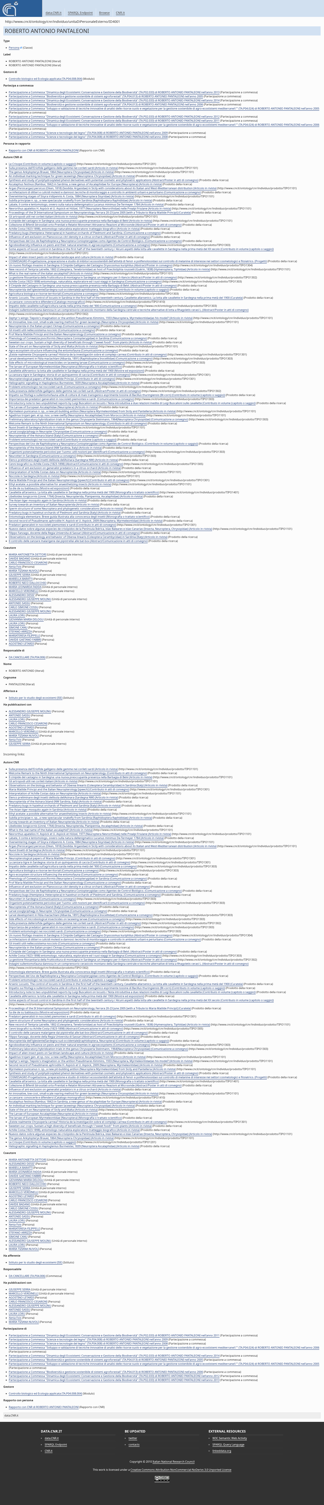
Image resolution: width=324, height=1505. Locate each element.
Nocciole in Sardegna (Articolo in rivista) (34, 476)
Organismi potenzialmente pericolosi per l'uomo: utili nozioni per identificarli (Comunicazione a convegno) (77, 452)
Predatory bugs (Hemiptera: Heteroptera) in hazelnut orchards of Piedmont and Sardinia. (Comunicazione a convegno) (85, 233)
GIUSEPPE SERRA (19, 575)
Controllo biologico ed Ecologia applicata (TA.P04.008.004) (45, 79)
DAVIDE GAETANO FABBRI (25, 640)
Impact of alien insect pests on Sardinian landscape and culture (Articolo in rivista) (61, 257)
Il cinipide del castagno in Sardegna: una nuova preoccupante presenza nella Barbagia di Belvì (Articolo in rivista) (80, 221)
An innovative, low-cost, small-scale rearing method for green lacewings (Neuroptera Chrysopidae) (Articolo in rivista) (83, 322)
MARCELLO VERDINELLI (23, 591)
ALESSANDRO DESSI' (22, 595)
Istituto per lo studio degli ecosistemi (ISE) (35, 698)
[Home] (21, 8)
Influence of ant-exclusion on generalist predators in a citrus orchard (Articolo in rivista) (65, 468)
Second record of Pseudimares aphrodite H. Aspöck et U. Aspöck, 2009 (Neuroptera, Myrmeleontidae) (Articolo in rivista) (86, 521)
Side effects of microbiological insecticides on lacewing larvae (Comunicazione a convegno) (67, 362)
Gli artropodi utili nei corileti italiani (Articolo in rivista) (43, 216)
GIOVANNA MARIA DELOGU (26, 619)
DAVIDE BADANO (19, 558)
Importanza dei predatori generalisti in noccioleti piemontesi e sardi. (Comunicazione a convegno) (71, 399)
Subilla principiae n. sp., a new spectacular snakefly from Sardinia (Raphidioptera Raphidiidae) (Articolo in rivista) (80, 200)
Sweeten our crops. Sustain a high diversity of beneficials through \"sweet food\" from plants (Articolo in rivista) (80, 342)
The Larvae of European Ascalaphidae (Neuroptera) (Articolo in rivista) (53, 407)
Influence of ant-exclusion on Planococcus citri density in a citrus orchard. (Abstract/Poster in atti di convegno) (79, 237)
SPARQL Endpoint (80, 13)
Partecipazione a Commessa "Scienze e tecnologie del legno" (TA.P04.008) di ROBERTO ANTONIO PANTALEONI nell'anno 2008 (88, 137)
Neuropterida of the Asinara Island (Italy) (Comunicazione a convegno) (54, 435)
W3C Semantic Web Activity (229, 1438)
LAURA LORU (17, 615)
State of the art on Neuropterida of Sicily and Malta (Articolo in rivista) (53, 346)
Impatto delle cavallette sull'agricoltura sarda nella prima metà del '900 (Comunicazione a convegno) (73, 306)
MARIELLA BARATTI (21, 579)
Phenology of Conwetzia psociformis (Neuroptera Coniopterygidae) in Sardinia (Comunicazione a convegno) (78, 338)
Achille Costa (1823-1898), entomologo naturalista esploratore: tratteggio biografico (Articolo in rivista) (74, 229)
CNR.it (120, 13)
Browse (104, 13)
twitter (133, 1438)
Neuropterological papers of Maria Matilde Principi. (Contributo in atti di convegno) (62, 379)
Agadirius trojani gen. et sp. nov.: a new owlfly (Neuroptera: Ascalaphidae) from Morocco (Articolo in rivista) (77, 415)
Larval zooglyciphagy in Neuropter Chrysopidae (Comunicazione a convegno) (58, 431)
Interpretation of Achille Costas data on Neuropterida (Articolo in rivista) (55, 472)
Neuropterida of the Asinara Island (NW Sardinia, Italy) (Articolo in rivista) (55, 448)
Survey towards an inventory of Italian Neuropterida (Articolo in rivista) (54, 504)
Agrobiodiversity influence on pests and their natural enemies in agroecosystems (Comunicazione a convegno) (79, 245)
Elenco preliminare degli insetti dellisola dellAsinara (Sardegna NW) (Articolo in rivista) (63, 460)
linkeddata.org (221, 1451)
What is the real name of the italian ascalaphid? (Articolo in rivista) (51, 273)
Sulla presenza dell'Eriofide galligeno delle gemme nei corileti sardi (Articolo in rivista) (63, 168)
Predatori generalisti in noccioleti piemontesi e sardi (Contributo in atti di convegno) (62, 525)
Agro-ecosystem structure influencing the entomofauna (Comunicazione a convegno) (63, 350)
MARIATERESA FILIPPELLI (24, 635)
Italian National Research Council (174, 1461)
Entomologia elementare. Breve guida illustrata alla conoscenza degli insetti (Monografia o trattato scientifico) (79, 517)
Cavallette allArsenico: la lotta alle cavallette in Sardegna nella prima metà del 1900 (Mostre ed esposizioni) (76, 371)
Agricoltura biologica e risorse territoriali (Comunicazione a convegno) (54, 293)
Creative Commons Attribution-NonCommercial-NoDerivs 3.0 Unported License (180, 1470)
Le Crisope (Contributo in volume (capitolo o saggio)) (42, 164)
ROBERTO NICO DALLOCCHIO (27, 583)
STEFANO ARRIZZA (20, 631)
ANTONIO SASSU (19, 603)
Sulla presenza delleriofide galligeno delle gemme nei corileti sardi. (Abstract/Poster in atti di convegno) (75, 391)
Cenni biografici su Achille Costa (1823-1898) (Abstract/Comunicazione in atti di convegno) (66, 464)
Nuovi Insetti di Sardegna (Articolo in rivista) (37, 427)
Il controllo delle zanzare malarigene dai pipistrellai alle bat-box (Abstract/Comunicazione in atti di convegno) (78, 541)
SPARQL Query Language (228, 1444)
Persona (14, 48)
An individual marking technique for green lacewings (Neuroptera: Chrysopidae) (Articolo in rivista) (72, 176)
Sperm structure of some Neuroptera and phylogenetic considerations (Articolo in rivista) (66, 508)
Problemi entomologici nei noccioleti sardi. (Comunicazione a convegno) (55, 387)
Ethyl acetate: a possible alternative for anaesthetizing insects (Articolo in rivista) (60, 484)
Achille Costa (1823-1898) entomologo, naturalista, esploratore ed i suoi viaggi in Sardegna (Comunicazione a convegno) (85, 281)
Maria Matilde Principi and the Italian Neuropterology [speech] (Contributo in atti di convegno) (69, 480)
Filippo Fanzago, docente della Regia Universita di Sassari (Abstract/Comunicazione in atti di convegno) (74, 533)
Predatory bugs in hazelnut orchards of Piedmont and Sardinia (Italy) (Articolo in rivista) (65, 512)
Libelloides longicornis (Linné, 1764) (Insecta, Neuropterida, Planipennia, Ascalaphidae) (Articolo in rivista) (76, 496)
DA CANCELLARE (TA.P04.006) (27, 657)
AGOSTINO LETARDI (21, 644)
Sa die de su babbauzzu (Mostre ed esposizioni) (39, 488)
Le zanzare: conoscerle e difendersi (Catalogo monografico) (47, 302)
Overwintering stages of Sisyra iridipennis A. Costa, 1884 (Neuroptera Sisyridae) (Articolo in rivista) (71, 196)
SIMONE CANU (18, 627)
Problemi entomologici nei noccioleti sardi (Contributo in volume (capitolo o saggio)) (62, 439)
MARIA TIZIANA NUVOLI (24, 571)
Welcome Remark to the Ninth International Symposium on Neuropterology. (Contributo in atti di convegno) (78, 423)
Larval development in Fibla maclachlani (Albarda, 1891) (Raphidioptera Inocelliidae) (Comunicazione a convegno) (81, 358)
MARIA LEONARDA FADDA (25, 587)
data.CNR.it (54, 13)
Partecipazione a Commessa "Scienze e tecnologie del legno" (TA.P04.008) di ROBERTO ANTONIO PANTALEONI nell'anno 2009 (88, 133)
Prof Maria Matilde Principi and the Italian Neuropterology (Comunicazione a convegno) (65, 334)
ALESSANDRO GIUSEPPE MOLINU (30, 599)
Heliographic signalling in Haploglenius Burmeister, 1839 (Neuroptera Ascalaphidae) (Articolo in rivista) (74, 383)
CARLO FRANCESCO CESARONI (28, 562)
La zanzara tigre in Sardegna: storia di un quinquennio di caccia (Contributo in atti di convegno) (69, 375)
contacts (134, 1444)
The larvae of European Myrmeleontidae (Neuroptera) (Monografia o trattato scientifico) (65, 366)
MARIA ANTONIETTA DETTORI (27, 554)
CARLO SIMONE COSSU (23, 607)
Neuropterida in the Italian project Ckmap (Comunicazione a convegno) (54, 326)
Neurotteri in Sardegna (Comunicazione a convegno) (42, 456)
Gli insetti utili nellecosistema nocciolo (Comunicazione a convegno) (52, 330)
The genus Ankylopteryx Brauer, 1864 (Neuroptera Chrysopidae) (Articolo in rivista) (61, 172)
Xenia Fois (15, 567)
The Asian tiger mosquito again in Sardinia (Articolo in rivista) (48, 500)
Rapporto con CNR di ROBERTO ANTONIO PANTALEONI (44, 150)
